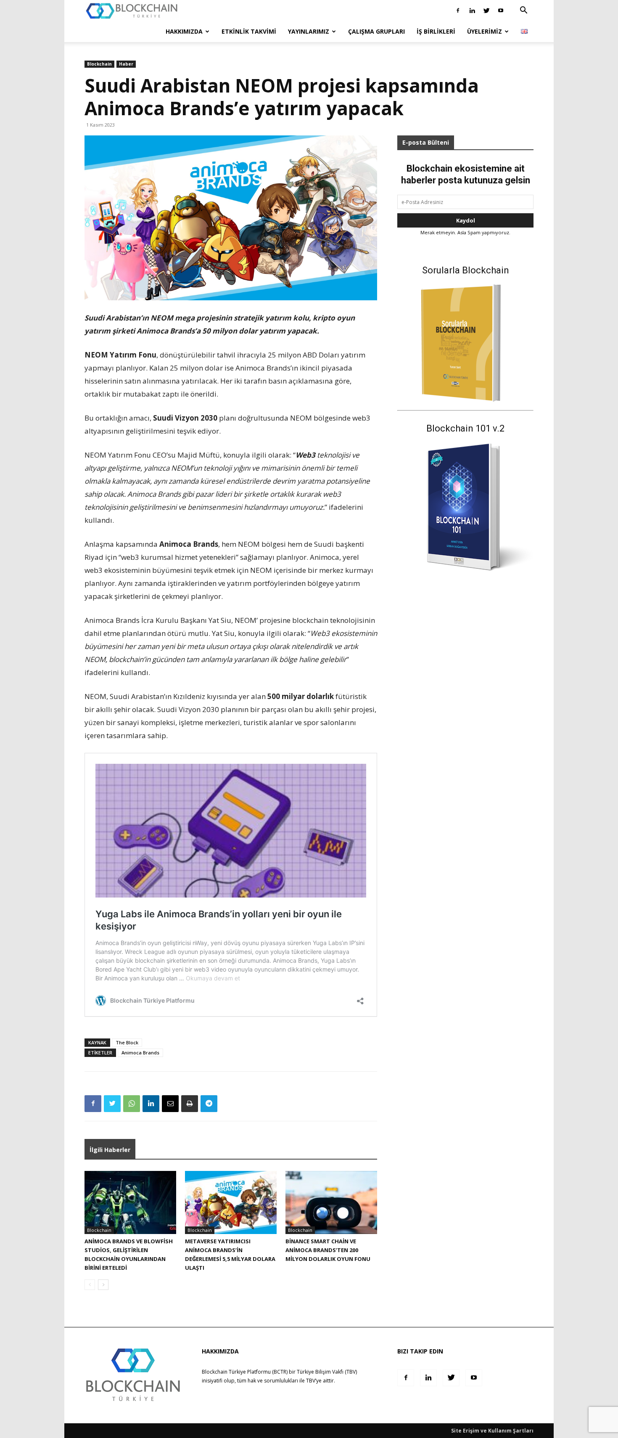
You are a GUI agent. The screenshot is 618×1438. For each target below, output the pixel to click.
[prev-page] (90, 1284)
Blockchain (99, 64)
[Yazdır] (189, 1103)
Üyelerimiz (484, 31)
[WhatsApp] (131, 1103)
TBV (310, 1380)
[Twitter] (486, 10)
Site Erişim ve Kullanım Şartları (492, 1430)
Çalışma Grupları (376, 31)
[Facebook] (458, 10)
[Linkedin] (472, 10)
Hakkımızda (184, 31)
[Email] (170, 1103)
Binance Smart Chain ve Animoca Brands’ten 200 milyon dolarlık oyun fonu (327, 1250)
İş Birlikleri (436, 31)
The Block (127, 1042)
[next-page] (103, 1284)
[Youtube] (500, 10)
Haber (126, 64)
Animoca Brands (140, 1052)
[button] (523, 11)
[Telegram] (209, 1103)
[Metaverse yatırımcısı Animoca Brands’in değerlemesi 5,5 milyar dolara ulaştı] (231, 1202)
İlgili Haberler (110, 1150)
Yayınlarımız (308, 31)
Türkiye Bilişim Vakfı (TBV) (327, 1371)
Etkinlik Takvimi (249, 31)
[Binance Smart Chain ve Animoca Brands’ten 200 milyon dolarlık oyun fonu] (331, 1202)
